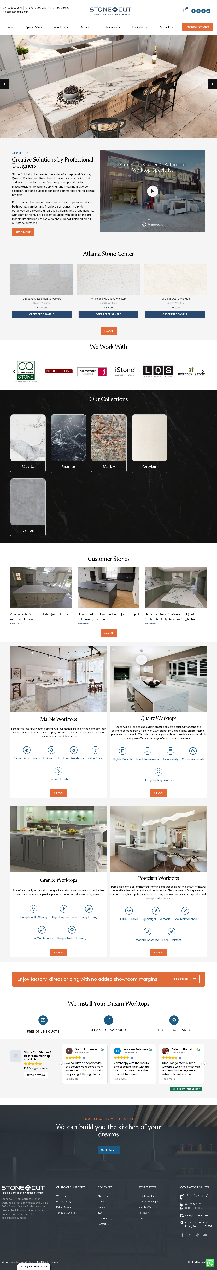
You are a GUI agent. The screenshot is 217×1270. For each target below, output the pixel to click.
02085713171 (198, 1195)
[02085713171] (182, 1197)
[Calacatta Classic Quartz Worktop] (41, 279)
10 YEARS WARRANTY (173, 1030)
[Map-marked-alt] (208, 11)
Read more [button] (72, 1079)
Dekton (27, 530)
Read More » (16, 624)
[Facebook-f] (193, 11)
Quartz (28, 466)
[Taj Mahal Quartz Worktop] (175, 279)
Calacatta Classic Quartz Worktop (42, 298)
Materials (111, 27)
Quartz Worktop (41, 303)
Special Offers (34, 27)
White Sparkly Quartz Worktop (108, 298)
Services (85, 27)
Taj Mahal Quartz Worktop (175, 298)
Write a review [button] (36, 1075)
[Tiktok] (203, 11)
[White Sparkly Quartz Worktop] (108, 279)
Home (10, 27)
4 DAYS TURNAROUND (108, 1030)
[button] (4, 84)
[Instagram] (198, 11)
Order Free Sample (41, 314)
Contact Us (166, 27)
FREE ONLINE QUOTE (43, 1031)
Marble (109, 466)
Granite (68, 466)
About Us (59, 27)
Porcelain (149, 466)
